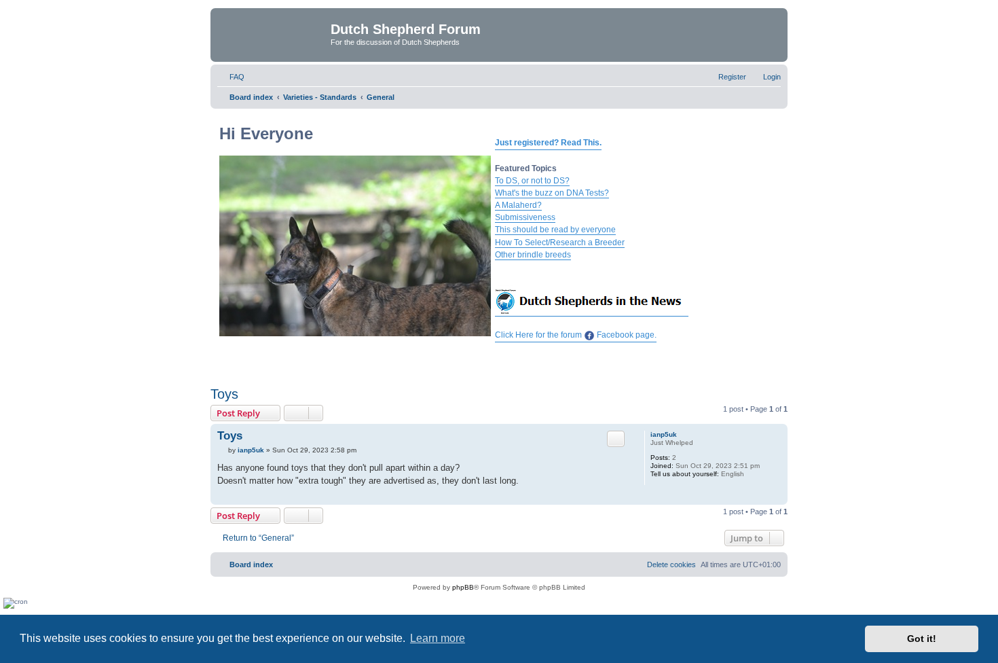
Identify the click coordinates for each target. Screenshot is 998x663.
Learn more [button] (437, 638)
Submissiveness (525, 217)
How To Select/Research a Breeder (560, 242)
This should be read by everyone (555, 229)
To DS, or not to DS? (532, 180)
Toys (224, 394)
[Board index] (272, 33)
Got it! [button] (921, 638)
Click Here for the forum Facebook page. (576, 335)
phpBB (463, 587)
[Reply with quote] (616, 439)
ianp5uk (663, 434)
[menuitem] (230, 77)
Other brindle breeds (533, 254)
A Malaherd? (518, 205)
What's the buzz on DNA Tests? (552, 193)
